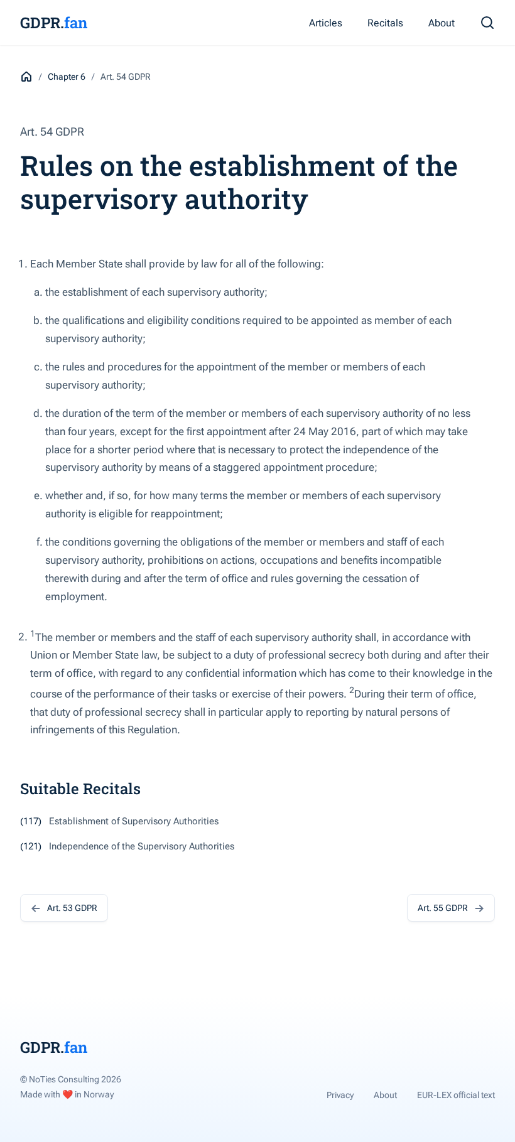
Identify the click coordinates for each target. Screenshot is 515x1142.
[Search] (487, 22)
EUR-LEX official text (456, 1095)
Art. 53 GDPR (72, 908)
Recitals (385, 23)
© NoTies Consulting (70, 1079)
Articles (325, 23)
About (441, 23)
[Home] (26, 76)
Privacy (340, 1095)
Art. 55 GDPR (443, 908)
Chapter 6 (66, 77)
